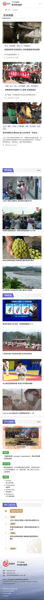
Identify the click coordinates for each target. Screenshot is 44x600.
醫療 (9, 126)
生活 (6, 46)
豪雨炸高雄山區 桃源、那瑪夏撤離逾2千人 (18, 324)
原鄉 (7, 86)
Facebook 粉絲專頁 (8, 591)
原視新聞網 (17, 4)
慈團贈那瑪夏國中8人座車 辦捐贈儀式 (20, 89)
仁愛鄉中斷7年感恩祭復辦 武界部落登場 (17, 353)
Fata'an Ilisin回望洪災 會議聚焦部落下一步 (18, 413)
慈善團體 (12, 46)
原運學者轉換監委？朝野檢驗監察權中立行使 (19, 230)
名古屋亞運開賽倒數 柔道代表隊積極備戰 (17, 383)
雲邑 (4, 129)
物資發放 (33, 126)
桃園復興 (27, 46)
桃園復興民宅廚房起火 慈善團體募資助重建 (22, 49)
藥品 (38, 126)
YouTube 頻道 (7, 593)
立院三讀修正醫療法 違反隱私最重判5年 (17, 201)
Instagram (6, 596)
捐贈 (27, 86)
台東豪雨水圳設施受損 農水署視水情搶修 (17, 290)
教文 (11, 86)
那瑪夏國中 (34, 86)
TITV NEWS (15, 2)
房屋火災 (20, 46)
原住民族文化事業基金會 (10, 589)
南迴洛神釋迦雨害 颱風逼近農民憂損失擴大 (18, 260)
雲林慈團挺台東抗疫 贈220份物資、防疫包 (20, 132)
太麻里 (14, 126)
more (13, 549)
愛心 (16, 86)
